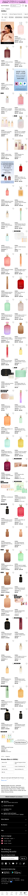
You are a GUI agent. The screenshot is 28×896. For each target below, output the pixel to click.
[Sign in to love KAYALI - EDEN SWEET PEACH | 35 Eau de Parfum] (13, 413)
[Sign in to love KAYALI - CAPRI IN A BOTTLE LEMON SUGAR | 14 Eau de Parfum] (26, 436)
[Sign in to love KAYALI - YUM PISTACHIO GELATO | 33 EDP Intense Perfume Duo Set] (26, 481)
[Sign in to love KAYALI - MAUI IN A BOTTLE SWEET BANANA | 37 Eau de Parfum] (26, 550)
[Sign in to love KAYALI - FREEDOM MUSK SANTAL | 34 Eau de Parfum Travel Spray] (13, 277)
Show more (4, 780)
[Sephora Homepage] (5, 6)
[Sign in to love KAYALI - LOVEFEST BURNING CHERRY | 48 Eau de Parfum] (13, 459)
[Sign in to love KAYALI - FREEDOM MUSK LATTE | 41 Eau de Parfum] (13, 550)
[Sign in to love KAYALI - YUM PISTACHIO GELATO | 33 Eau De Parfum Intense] (13, 299)
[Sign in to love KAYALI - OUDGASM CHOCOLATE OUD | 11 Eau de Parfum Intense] (13, 618)
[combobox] (15, 5)
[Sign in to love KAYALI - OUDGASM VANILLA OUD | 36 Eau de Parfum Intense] (13, 709)
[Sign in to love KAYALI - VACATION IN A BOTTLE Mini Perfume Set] (13, 732)
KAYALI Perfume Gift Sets (7, 792)
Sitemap (22, 880)
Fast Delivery (19, 17)
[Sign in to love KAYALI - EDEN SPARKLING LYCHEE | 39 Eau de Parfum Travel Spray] (13, 186)
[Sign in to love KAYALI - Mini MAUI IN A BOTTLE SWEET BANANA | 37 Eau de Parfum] (26, 413)
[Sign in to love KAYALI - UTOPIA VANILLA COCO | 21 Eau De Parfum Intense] (26, 299)
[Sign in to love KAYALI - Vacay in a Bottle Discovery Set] (26, 231)
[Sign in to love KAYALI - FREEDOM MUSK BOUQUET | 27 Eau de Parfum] (13, 595)
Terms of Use (10, 880)
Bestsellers (12, 785)
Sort (5, 17)
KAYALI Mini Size (22, 790)
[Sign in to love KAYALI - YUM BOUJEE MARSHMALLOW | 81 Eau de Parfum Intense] (26, 22)
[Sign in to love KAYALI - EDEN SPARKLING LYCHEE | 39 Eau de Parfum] (13, 254)
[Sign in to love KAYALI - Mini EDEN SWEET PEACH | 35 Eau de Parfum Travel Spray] (26, 254)
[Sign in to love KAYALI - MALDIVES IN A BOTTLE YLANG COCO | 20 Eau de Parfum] (13, 436)
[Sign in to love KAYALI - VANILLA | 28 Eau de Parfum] (13, 46)
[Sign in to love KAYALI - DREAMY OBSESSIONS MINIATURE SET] (26, 595)
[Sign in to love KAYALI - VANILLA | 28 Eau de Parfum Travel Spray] (13, 69)
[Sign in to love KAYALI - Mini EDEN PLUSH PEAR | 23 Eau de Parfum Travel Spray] (13, 345)
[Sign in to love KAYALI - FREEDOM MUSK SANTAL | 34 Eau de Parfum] (26, 322)
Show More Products (20, 742)
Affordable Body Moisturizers (17, 787)
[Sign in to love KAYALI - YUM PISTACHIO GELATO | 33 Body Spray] (13, 686)
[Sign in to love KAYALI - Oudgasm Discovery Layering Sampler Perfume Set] (13, 368)
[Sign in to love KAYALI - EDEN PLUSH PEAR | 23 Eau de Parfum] (26, 504)
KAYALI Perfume (13, 790)
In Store (11, 17)
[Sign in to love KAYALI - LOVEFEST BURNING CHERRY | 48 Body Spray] (26, 618)
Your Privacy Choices (5, 881)
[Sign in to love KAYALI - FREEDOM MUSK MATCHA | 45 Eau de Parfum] (13, 572)
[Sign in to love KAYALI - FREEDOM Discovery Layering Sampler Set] (13, 390)
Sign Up (23, 858)
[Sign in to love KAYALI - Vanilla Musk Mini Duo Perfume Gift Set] (26, 139)
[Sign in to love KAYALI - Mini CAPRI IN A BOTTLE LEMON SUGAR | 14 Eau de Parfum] (26, 345)
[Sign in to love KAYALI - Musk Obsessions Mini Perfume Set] (26, 459)
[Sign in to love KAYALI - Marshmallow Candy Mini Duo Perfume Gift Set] (13, 116)
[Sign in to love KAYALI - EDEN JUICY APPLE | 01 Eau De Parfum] (26, 277)
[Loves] (22, 6)
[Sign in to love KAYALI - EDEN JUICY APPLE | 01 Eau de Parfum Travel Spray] (26, 161)
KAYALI (2, 8)
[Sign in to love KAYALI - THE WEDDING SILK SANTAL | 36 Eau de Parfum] (26, 186)
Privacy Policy (4, 880)
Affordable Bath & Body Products (9, 789)
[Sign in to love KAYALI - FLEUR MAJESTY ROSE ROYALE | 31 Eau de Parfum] (13, 322)
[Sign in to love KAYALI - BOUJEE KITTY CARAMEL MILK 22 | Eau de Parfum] (26, 116)
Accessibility (17, 880)
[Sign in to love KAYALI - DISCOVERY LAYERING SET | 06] (13, 481)
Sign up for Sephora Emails (8, 855)
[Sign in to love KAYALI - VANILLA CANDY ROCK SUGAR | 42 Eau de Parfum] (26, 93)
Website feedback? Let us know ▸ (14, 796)
